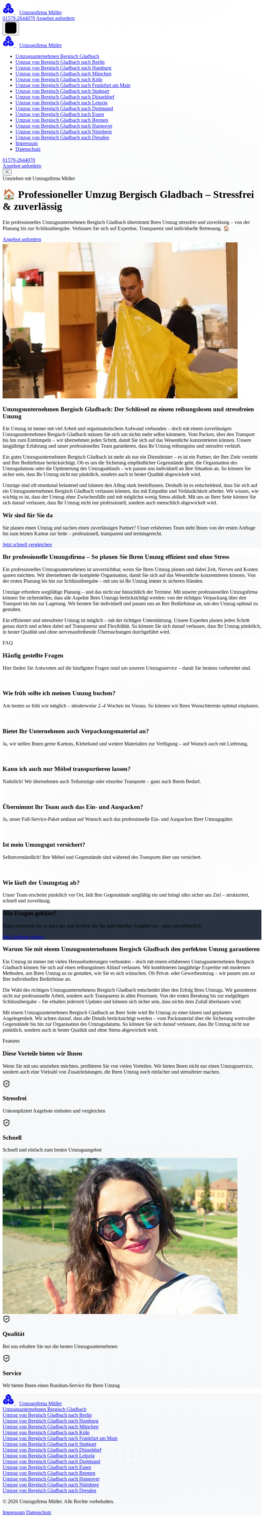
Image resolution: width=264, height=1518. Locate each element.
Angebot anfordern (55, 18)
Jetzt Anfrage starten (23, 936)
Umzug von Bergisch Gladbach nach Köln (58, 79)
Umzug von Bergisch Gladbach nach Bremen (61, 120)
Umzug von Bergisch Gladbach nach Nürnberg (63, 131)
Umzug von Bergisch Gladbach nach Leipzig (61, 102)
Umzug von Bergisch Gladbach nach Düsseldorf (64, 97)
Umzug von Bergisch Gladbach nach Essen (59, 114)
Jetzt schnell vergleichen (27, 544)
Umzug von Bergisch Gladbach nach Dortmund (64, 108)
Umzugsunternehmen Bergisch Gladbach (57, 56)
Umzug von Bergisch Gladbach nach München (63, 73)
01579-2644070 (19, 18)
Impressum (26, 143)
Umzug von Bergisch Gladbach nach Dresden (62, 137)
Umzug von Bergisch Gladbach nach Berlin (60, 62)
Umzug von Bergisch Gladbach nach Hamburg (63, 68)
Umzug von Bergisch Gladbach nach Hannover (63, 126)
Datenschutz (28, 149)
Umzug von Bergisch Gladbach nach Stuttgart (62, 91)
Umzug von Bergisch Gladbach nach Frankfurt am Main (72, 85)
